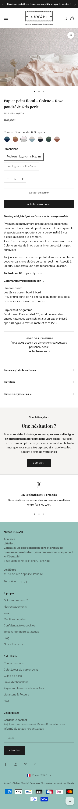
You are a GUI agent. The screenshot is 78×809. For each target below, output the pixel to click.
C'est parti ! (39, 462)
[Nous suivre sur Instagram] (15, 764)
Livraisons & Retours (16, 694)
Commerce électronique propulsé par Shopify (52, 783)
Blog (6, 637)
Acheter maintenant (39, 204)
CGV (6, 612)
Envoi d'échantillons (16, 682)
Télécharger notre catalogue (21, 631)
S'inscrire (14, 750)
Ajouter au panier (39, 192)
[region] (39, 494)
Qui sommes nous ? (16, 600)
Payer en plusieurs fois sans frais (24, 688)
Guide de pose (13, 675)
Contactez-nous (13, 663)
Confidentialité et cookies (19, 625)
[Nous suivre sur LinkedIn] (35, 764)
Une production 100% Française (39, 494)
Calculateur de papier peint (21, 669)
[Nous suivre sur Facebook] (6, 764)
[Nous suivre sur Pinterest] (25, 764)
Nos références (13, 644)
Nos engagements (15, 606)
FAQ (6, 700)
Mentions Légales (15, 619)
